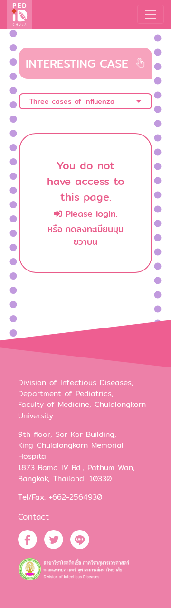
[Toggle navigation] (150, 14)
